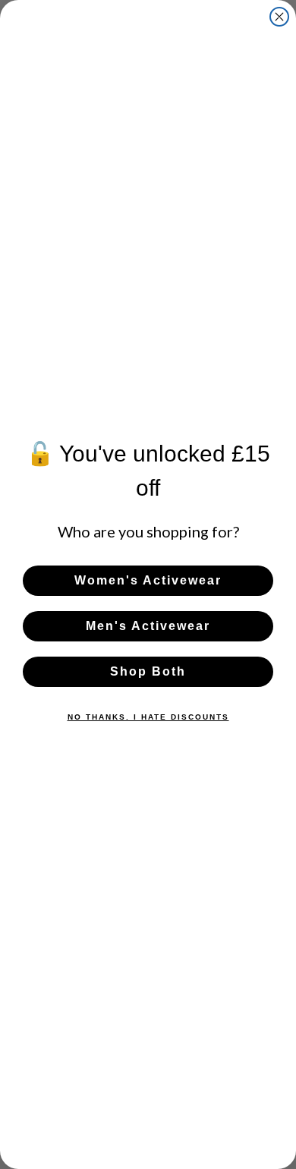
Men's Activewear (148, 625)
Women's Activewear (148, 580)
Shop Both (148, 671)
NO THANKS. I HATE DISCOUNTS (148, 717)
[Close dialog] (279, 17)
